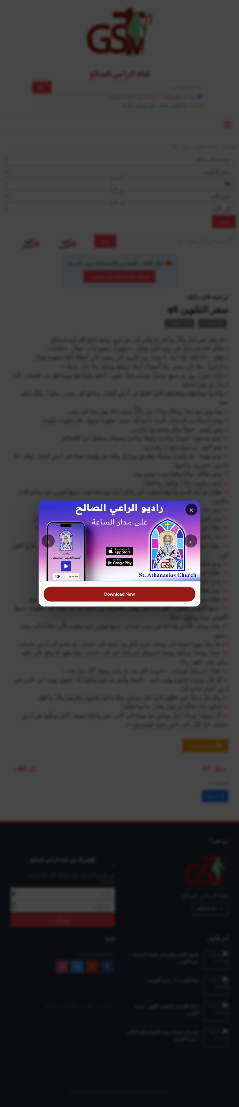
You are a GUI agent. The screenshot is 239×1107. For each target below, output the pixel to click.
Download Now (119, 594)
